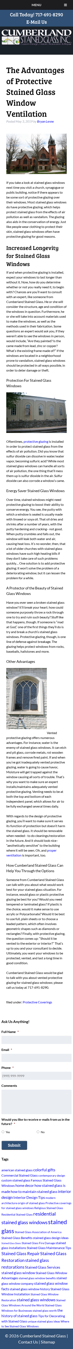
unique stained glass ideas (44, 1321)
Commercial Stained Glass (19, 1175)
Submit (14, 1145)
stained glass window (18, 1272)
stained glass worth (45, 1310)
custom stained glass (15, 1180)
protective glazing (36, 441)
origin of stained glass (31, 1203)
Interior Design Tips (29, 1197)
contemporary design (51, 1175)
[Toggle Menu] (65, 5)
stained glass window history (30, 1289)
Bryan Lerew (45, 121)
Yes (8, 1132)
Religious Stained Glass (48, 1208)
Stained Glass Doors (11, 1243)
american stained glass (17, 1170)
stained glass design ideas (51, 1238)
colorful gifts (44, 1169)
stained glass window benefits (37, 1278)
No (43, 1132)
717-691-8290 (49, 14)
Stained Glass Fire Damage (38, 1243)
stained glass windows (36, 1299)
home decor (24, 1185)
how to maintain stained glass (34, 1191)
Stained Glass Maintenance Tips (49, 1248)
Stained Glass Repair (20, 1253)
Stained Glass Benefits (16, 1238)
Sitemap (48, 1341)
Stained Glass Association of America (38, 1232)
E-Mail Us (36, 21)
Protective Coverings (37, 1002)
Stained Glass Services (42, 1267)
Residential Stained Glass (17, 1214)
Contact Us (28, 1341)
